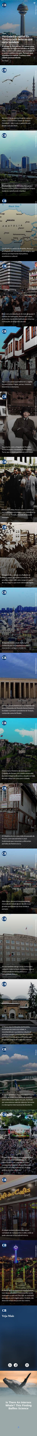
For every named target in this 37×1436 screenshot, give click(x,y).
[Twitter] (21, 1366)
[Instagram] (27, 1366)
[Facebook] (16, 1366)
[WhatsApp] (10, 1366)
